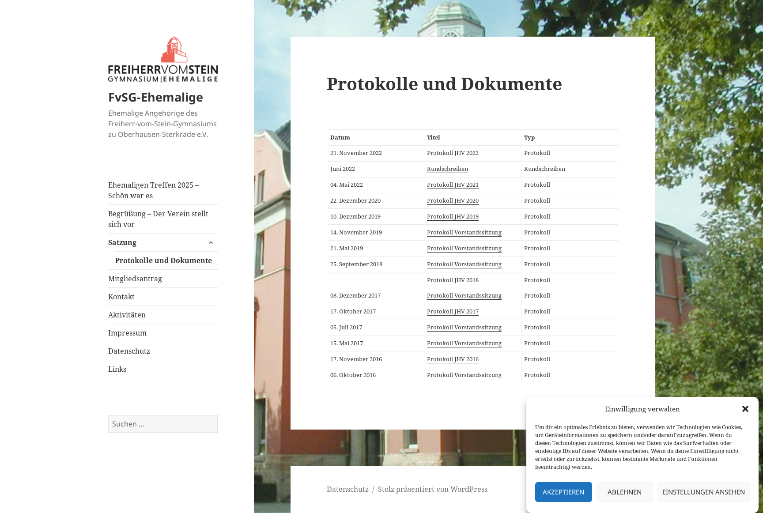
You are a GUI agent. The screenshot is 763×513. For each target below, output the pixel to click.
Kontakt (121, 297)
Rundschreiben (447, 169)
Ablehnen (625, 492)
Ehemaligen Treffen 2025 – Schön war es (153, 190)
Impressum (127, 333)
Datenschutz (129, 351)
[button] (745, 408)
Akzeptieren (563, 492)
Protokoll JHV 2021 (453, 185)
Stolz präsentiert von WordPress (432, 489)
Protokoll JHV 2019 (453, 216)
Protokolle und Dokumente (163, 260)
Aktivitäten (127, 315)
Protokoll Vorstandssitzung (464, 232)
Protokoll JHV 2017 (453, 311)
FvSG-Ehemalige (155, 97)
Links (117, 369)
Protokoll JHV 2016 (453, 359)
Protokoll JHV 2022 (453, 153)
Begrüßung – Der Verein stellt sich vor (158, 219)
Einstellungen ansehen (703, 492)
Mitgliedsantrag (135, 278)
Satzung (122, 242)
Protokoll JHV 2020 (453, 200)
